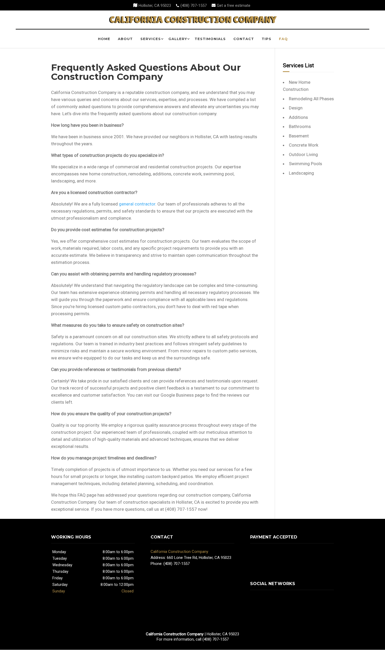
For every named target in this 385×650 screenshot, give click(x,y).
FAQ (283, 39)
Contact (243, 39)
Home (104, 39)
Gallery (177, 39)
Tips (266, 39)
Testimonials (210, 39)
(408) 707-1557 (193, 5)
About (125, 39)
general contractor (137, 204)
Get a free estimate (233, 5)
